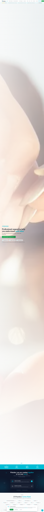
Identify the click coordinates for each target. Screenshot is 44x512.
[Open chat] (42, 510)
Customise (21, 509)
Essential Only (16, 509)
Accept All (11, 509)
